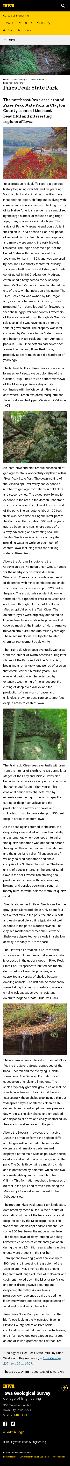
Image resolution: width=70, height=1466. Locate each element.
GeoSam (8, 30)
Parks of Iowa (37, 79)
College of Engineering (16, 15)
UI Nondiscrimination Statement (34, 1457)
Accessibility (59, 1457)
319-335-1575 (17, 1415)
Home (6, 79)
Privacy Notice (9, 1457)
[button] (63, 5)
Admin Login (15, 1432)
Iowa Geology (20, 79)
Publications (24, 30)
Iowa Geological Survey (26, 22)
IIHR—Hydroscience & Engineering (24, 1442)
